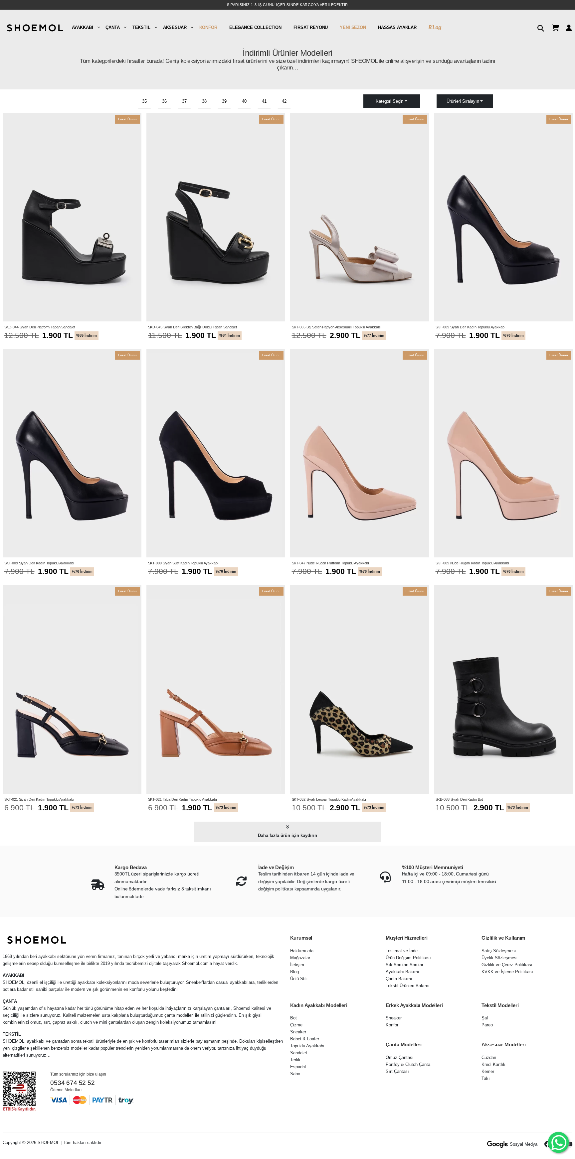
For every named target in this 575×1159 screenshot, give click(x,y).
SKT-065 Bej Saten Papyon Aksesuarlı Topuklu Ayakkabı (336, 327)
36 (164, 101)
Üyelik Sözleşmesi (499, 957)
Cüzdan (488, 1057)
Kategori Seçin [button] (389, 101)
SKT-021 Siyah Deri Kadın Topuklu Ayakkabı (39, 799)
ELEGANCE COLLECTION (255, 27)
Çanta (112, 27)
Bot (293, 1017)
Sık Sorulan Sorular (404, 964)
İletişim (297, 964)
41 (264, 101)
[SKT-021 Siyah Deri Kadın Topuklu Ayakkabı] (72, 689)
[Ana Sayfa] (34, 27)
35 (144, 101)
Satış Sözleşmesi (498, 950)
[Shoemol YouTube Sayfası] (569, 1144)
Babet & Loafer (304, 1038)
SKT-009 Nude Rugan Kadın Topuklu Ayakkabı (472, 563)
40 (244, 101)
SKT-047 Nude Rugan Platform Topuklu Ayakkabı (330, 563)
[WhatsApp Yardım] (558, 1142)
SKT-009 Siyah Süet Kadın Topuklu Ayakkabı (183, 563)
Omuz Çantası (400, 1057)
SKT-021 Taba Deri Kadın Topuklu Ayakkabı (182, 799)
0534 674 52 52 (72, 1082)
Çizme (296, 1024)
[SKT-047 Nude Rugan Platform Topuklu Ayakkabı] (359, 453)
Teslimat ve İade (402, 950)
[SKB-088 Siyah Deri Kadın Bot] (503, 689)
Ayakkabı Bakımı (402, 971)
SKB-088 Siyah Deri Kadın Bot (459, 799)
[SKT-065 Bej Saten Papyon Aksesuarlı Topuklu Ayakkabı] (359, 217)
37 (184, 101)
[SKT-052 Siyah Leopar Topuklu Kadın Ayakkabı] (359, 689)
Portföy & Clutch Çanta (408, 1064)
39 (224, 101)
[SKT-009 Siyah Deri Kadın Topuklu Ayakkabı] (503, 217)
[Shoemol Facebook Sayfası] (547, 1144)
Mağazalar (300, 957)
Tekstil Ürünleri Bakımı (408, 985)
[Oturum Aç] (566, 27)
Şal (484, 1017)
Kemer (487, 1071)
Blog (435, 27)
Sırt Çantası (397, 1071)
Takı (485, 1078)
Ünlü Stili (298, 978)
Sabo (295, 1073)
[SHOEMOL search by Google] (497, 1144)
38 (204, 101)
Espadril (298, 1066)
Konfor (208, 27)
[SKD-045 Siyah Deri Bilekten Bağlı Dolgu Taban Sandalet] (215, 217)
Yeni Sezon (353, 27)
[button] (538, 27)
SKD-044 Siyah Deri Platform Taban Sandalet (39, 327)
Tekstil (141, 27)
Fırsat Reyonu (310, 27)
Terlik (295, 1059)
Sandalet (298, 1052)
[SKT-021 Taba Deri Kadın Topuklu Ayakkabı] (215, 689)
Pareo (487, 1024)
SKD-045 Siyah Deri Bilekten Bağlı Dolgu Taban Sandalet (192, 327)
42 (284, 101)
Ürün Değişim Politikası (408, 957)
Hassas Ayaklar (397, 27)
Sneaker (298, 1031)
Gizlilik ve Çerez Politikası (506, 964)
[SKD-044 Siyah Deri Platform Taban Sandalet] (72, 217)
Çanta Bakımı (399, 978)
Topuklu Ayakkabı (307, 1045)
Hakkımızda (301, 950)
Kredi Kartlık (493, 1064)
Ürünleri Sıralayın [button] (463, 101)
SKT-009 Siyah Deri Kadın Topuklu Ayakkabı (470, 327)
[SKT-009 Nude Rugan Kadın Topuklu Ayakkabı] (503, 453)
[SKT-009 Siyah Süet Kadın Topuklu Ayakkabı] (215, 453)
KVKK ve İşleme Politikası (507, 971)
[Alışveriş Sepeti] (553, 27)
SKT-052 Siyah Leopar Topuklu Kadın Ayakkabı (329, 799)
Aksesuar (175, 27)
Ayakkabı (82, 27)
